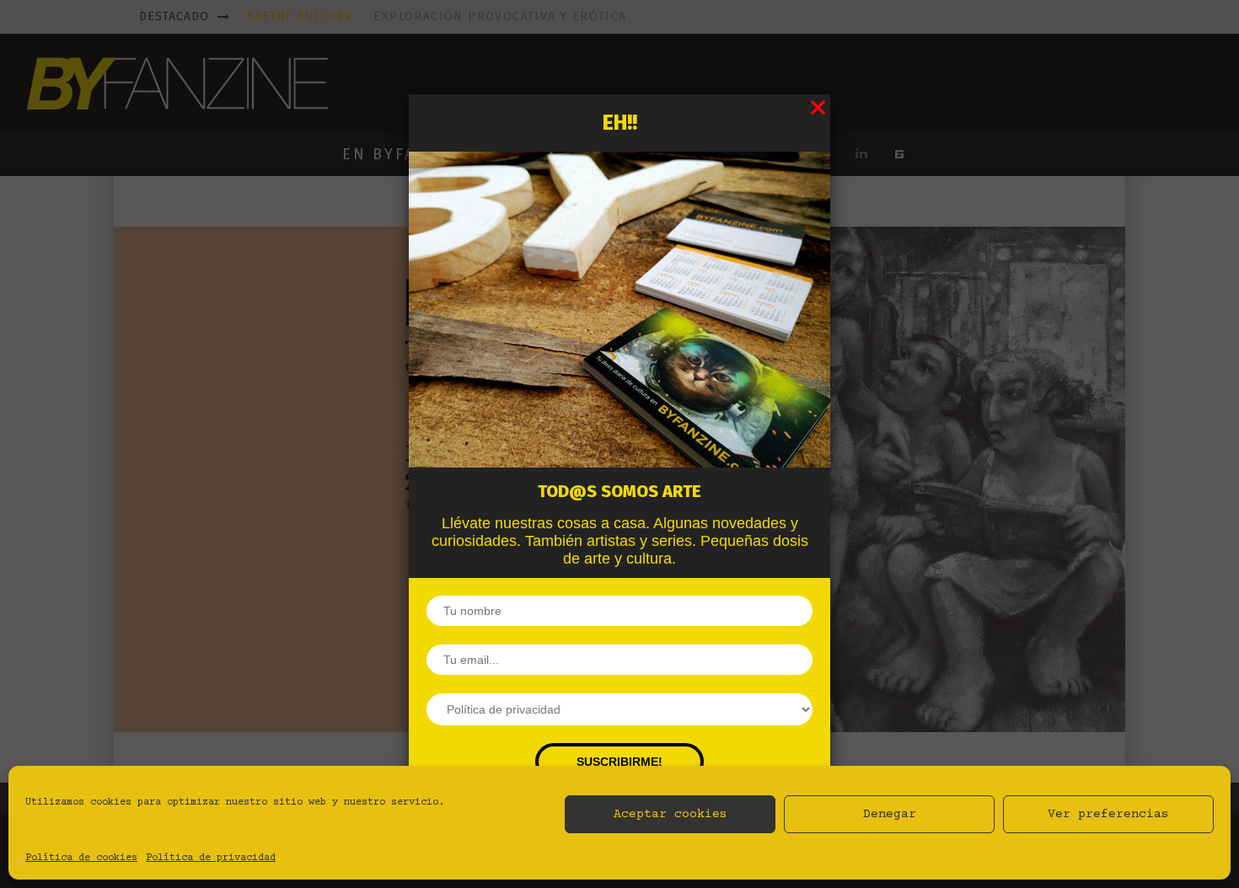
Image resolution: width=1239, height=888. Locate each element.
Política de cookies (81, 858)
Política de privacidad (211, 858)
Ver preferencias (1108, 814)
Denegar (889, 814)
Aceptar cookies (670, 814)
